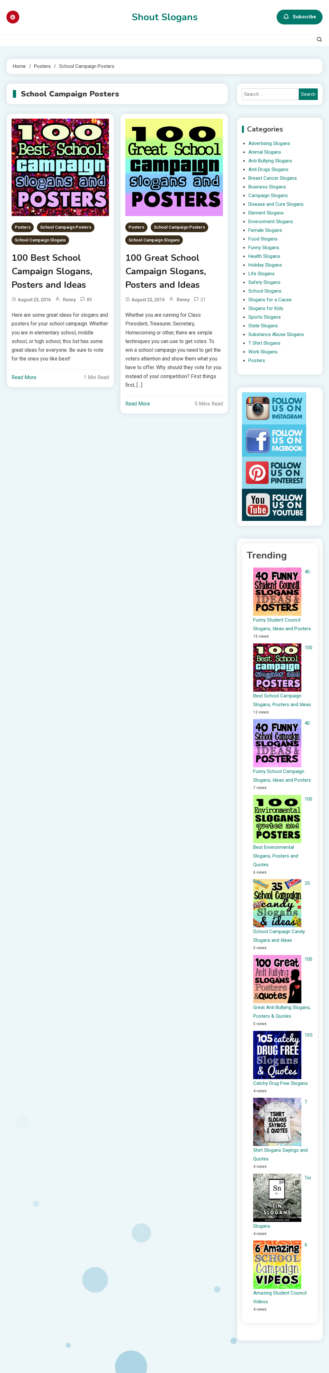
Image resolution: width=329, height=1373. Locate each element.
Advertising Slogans (269, 143)
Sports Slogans (264, 317)
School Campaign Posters (65, 227)
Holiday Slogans (265, 265)
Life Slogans (261, 274)
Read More (24, 377)
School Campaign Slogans (40, 240)
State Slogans (263, 326)
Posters (23, 227)
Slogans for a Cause (270, 300)
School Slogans (264, 291)
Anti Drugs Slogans (268, 169)
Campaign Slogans (268, 195)
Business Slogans (267, 187)
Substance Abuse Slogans (276, 334)
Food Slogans (263, 239)
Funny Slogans (263, 247)
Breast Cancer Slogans (272, 178)
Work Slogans (263, 352)
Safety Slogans (264, 282)
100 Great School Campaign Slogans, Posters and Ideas (165, 271)
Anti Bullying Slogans (270, 161)
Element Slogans (266, 213)
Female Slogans (265, 230)
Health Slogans (264, 256)
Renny (69, 299)
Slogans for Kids (265, 308)
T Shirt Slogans (264, 343)
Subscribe (304, 17)
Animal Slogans (264, 152)
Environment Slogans (270, 221)
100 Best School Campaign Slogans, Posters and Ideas (52, 271)
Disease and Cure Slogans (276, 204)
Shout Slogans (165, 17)
